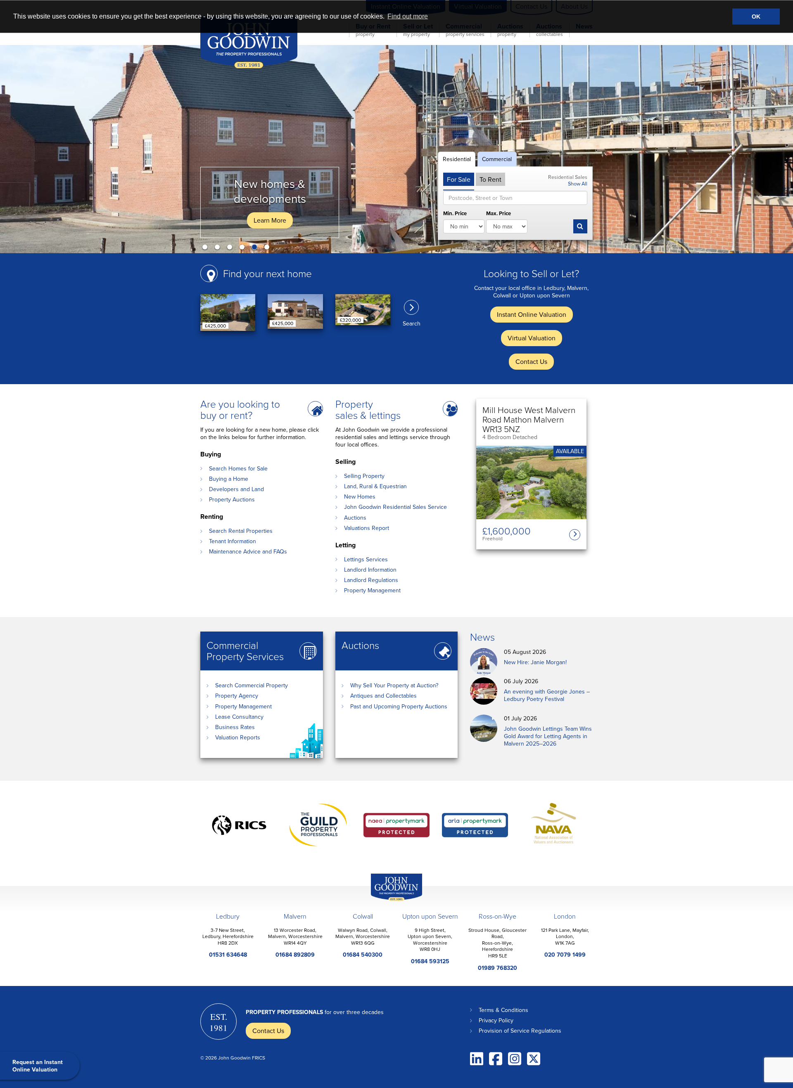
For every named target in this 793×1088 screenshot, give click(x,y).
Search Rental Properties (241, 530)
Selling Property (364, 476)
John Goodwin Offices (389, 900)
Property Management (372, 590)
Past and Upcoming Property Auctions (398, 706)
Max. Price (498, 213)
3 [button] (231, 249)
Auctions (355, 517)
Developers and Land (236, 489)
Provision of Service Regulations (520, 1030)
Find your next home (267, 273)
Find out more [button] (407, 16)
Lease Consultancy (239, 716)
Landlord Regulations (371, 580)
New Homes (359, 496)
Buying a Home (228, 478)
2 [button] (219, 249)
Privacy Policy (496, 1020)
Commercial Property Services (245, 650)
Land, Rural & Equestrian (375, 486)
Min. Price (455, 213)
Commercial (497, 159)
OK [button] (756, 16)
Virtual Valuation (532, 337)
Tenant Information (232, 541)
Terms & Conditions (503, 1010)
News (482, 637)
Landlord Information (370, 569)
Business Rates (235, 727)
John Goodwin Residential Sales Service (395, 507)
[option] (396, 149)
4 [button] (244, 249)
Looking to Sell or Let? (531, 273)
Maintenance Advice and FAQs (248, 551)
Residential (457, 159)
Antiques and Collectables (383, 695)
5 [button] (256, 249)
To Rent (490, 179)
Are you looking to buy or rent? (240, 409)
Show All (577, 183)
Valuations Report (366, 528)
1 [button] (206, 249)
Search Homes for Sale (238, 468)
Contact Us (531, 361)
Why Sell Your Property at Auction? (394, 685)
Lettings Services (366, 559)
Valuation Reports (237, 737)
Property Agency (236, 695)
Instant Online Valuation (531, 314)
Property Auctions (232, 499)
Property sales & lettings (368, 409)
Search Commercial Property (251, 685)
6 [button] (268, 249)
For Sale (458, 179)
